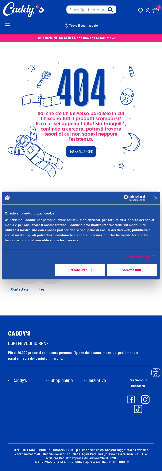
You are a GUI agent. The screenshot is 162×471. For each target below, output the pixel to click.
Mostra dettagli (138, 256)
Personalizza (77, 270)
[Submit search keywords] (110, 9)
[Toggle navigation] (9, 25)
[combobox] (91, 9)
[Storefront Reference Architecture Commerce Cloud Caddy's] (23, 9)
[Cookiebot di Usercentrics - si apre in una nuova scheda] (126, 198)
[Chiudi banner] (155, 197)
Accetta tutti (132, 270)
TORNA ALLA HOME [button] (81, 151)
